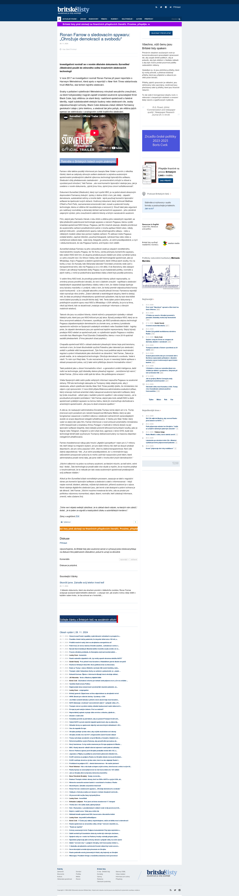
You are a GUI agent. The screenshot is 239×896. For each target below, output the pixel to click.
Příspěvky (149, 19)
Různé (78, 879)
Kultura (59, 876)
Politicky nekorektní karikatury (161, 259)
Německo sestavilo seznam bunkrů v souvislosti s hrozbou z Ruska (93, 782)
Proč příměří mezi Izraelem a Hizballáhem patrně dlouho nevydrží (103, 661)
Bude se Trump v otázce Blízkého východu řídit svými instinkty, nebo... (94, 668)
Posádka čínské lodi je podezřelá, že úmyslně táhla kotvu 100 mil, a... (93, 639)
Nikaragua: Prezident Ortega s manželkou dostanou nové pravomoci (93, 855)
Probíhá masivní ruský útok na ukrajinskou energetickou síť (90, 642)
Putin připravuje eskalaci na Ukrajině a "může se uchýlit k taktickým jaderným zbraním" (162, 427)
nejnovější (124, 559)
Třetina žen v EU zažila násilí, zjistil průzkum (84, 805)
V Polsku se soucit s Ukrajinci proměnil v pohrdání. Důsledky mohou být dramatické (161, 317)
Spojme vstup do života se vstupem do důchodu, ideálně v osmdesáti (159, 340)
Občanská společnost (64, 879)
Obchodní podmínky (104, 881)
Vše (171, 399)
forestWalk (83, 798)
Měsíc (159, 399)
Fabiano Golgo (160, 432)
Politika (78, 874)
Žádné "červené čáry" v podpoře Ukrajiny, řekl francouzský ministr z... (94, 843)
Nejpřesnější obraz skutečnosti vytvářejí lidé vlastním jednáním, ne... (93, 687)
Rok (165, 399)
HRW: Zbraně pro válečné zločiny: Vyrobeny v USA (87, 696)
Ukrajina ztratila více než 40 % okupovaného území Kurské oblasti (92, 735)
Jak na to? (149, 208)
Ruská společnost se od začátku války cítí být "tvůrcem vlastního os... (94, 824)
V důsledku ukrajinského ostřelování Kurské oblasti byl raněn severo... (94, 846)
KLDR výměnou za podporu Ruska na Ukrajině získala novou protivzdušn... (95, 757)
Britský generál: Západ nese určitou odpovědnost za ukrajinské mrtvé (94, 693)
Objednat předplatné (161, 33)
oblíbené (134, 559)
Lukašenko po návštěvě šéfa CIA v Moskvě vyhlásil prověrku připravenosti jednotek (161, 441)
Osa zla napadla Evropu (77, 728)
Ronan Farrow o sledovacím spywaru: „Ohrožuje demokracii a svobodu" (94, 789)
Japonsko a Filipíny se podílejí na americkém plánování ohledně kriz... (93, 754)
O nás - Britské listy (103, 871)
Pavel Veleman (74, 766)
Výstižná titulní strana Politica (79, 684)
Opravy (99, 876)
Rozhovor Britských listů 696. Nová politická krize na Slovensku (92, 665)
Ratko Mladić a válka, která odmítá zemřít (162, 434)
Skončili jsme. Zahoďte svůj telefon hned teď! (82, 582)
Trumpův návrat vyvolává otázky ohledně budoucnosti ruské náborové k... (95, 706)
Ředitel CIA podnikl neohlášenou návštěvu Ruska (161, 332)
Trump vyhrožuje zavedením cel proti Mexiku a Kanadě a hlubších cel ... (94, 738)
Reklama (100, 879)
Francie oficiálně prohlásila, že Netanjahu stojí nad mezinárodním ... (93, 652)
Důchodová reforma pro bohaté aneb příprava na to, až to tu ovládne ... (103, 680)
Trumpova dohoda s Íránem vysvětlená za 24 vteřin (162, 348)
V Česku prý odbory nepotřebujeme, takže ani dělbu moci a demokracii (103, 820)
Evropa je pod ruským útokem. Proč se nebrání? (86, 709)
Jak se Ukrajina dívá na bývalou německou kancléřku (88, 773)
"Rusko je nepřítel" (76, 827)
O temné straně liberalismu (157, 325)
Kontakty (100, 874)
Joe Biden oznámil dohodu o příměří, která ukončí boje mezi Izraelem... (94, 700)
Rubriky (114, 19)
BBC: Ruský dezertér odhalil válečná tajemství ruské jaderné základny (94, 747)
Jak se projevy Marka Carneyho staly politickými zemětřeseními (159, 379)
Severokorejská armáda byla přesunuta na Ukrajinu (87, 849)
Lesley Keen (73, 655)
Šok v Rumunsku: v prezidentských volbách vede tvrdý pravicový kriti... (94, 808)
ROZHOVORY (93, 19)
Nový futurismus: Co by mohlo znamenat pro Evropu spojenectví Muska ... (95, 744)
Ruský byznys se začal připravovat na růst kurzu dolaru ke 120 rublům (94, 770)
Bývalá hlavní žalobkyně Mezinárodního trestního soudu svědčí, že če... (94, 649)
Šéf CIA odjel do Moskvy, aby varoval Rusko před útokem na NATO (161, 419)
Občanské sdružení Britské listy (81, 890)
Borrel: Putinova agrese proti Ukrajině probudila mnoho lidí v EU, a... (93, 750)
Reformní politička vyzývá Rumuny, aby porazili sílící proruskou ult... (93, 741)
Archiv (83, 19)
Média (78, 876)
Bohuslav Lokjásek (76, 801)
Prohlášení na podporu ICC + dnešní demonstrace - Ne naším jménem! (94, 763)
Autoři (139, 19)
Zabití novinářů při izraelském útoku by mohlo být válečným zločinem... (94, 833)
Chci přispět (165, 180)
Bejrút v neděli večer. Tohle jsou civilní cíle (84, 811)
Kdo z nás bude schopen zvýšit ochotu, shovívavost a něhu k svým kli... (106, 766)
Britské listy (74, 11)
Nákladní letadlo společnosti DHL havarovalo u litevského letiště (92, 814)
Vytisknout (66, 522)
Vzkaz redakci (120, 874)
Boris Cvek (73, 680)
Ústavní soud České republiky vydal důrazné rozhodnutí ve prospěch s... (94, 636)
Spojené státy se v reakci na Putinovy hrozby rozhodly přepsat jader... (94, 836)
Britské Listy (162, 873)
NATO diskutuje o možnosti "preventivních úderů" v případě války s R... (94, 703)
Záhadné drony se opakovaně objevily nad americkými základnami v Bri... (95, 725)
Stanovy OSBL (121, 871)
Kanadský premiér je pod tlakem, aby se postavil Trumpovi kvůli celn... (94, 719)
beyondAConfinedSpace (87, 817)
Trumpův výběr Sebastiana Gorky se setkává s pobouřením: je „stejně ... (94, 671)
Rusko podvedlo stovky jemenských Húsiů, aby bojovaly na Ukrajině (93, 852)
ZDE (77, 516)
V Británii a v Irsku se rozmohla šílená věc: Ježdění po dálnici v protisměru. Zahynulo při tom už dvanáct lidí (161, 370)
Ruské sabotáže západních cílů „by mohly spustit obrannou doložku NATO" (95, 658)
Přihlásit (176, 7)
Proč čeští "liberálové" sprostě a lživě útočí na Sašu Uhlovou (162, 308)
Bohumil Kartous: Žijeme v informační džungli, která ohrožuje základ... (94, 674)
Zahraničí (60, 871)
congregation (84, 690)
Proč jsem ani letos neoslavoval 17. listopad (99, 801)
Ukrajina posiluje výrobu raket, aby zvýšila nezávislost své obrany (92, 731)
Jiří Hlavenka (74, 677)
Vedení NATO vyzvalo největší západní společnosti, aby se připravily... (93, 722)
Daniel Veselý (74, 661)
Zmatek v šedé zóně (76, 716)
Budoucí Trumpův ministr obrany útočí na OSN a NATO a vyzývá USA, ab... (95, 779)
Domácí (78, 871)
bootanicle (83, 655)
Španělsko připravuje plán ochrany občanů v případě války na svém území (95, 840)
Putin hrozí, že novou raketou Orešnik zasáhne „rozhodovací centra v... (94, 646)
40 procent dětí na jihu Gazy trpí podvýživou (84, 795)
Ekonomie (60, 874)
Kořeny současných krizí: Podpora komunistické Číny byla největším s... (94, 830)
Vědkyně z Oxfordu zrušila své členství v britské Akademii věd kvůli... (93, 792)
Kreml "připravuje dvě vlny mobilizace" (161, 448)
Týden (151, 399)
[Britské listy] (89, 162)
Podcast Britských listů (158, 193)
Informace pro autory (123, 876)
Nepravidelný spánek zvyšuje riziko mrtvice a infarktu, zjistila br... (92, 712)
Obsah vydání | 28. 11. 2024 (74, 632)
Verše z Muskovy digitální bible (90, 677)
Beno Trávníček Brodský (78, 776)
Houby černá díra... (94, 776)
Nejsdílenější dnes (150, 410)
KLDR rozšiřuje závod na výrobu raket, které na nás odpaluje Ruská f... (94, 760)
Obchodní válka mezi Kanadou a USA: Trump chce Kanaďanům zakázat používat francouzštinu (162, 388)
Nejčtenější (147, 299)
